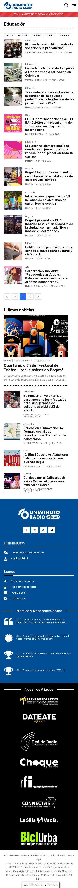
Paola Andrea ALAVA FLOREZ (37, 489)
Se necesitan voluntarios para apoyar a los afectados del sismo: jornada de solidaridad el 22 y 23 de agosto (44, 403)
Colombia (23, 35)
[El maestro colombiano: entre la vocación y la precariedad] (13, 48)
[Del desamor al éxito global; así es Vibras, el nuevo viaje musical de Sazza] (12, 481)
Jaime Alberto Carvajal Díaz (39, 52)
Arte (27, 267)
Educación (30, 40)
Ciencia (9, 35)
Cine (27, 115)
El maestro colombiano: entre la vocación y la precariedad (49, 46)
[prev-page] (7, 296)
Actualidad (28, 392)
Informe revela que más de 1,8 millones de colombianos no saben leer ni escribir (47, 200)
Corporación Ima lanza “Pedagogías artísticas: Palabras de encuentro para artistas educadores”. (46, 276)
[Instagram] (34, 530)
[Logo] (18, 6)
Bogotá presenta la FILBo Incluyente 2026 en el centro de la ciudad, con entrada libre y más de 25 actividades (49, 226)
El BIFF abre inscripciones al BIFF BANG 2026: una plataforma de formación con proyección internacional (49, 124)
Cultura (36, 35)
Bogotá (29, 168)
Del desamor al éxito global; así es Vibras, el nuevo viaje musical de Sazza (44, 481)
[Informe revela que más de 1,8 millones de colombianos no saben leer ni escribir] (13, 200)
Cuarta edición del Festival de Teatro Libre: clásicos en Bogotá (33, 367)
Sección (27, 474)
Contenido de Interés (36, 80)
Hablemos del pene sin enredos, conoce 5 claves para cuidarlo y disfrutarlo (49, 250)
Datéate (29, 161)
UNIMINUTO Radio (34, 107)
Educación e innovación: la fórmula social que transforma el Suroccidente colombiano (44, 433)
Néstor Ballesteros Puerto (36, 414)
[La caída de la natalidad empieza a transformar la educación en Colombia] (13, 72)
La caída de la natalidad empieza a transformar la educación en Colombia (49, 71)
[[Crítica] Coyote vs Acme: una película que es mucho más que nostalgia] (12, 458)
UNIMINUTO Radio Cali (36, 286)
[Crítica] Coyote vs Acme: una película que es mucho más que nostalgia (45, 458)
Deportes (49, 35)
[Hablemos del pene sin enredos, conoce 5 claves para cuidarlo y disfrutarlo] (13, 251)
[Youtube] (51, 530)
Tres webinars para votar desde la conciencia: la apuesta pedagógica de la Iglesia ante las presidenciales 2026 (49, 97)
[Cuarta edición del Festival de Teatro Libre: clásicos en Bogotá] (36, 335)
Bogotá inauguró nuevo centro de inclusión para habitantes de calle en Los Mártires (49, 176)
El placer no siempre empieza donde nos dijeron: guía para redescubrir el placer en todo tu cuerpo (49, 151)
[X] (43, 530)
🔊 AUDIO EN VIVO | (54, 14)
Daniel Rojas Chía (34, 134)
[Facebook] (26, 530)
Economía (64, 35)
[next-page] (38, 296)
